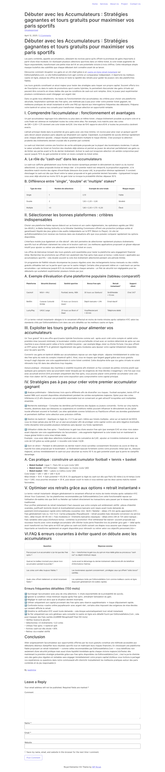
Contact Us (135, 4)
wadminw (31, 670)
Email (28, 733)
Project (124, 4)
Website (28, 742)
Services (104, 4)
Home (95, 4)
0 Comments (45, 35)
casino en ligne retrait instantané (102, 72)
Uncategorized (31, 30)
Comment (29, 692)
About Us (114, 4)
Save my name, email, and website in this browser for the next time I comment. (63, 752)
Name (28, 723)
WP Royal (96, 767)
